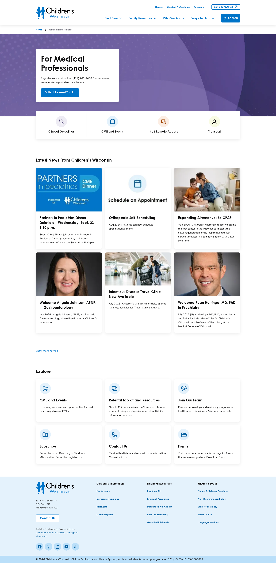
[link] (159, 7)
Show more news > (47, 351)
